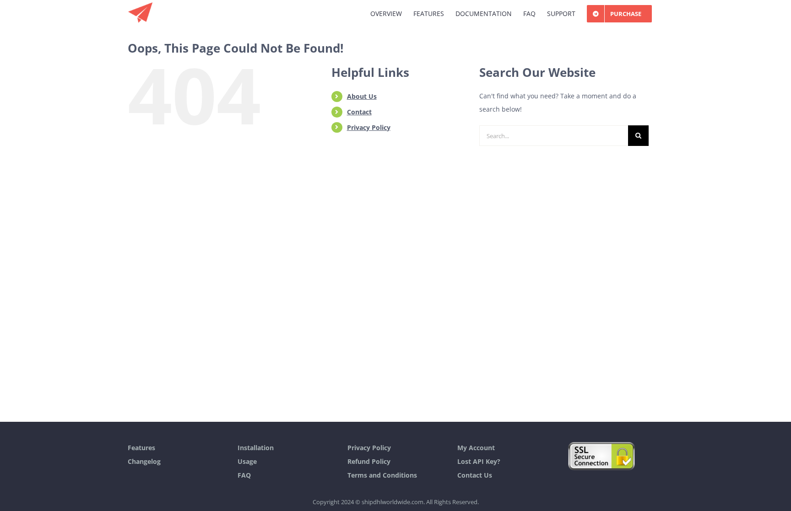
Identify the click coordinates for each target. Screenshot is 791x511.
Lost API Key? (478, 461)
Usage (247, 461)
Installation (256, 447)
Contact (359, 112)
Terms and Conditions (382, 475)
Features (141, 447)
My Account (476, 447)
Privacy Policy (368, 127)
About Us (362, 96)
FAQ (244, 475)
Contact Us (474, 475)
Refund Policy (368, 461)
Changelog (144, 461)
